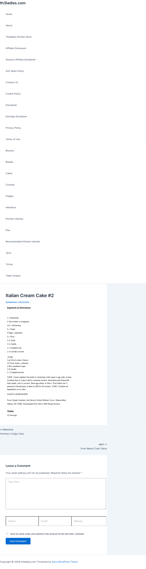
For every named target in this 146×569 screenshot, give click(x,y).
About (9, 25)
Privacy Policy (13, 127)
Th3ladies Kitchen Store (19, 36)
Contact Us (12, 82)
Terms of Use (13, 139)
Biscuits (10, 150)
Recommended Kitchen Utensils (23, 241)
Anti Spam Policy (15, 71)
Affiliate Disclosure (16, 48)
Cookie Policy (13, 93)
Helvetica (11, 207)
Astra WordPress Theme (65, 561)
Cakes (9, 173)
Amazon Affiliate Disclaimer (21, 59)
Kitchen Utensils (14, 218)
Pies (8, 230)
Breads (9, 161)
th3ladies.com (13, 3)
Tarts (8, 252)
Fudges (9, 196)
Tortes (9, 264)
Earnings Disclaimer (16, 116)
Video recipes (13, 275)
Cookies (10, 184)
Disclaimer (11, 105)
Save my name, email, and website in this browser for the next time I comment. (47, 534)
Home (9, 14)
